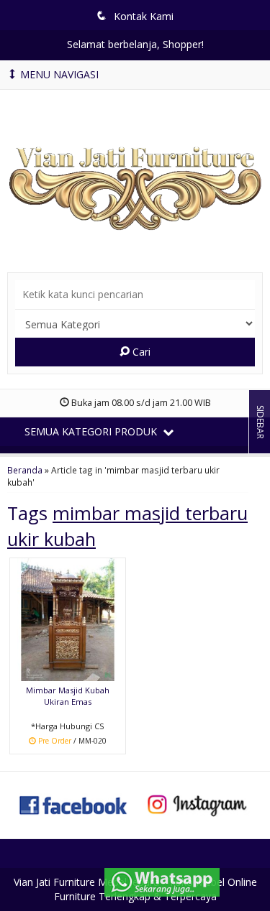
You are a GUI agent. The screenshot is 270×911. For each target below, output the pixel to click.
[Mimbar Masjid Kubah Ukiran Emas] (67, 618)
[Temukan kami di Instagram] (197, 803)
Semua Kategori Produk (92, 431)
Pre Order (72, 742)
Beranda (24, 470)
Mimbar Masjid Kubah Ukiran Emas (67, 696)
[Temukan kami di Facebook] (74, 803)
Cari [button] (140, 352)
